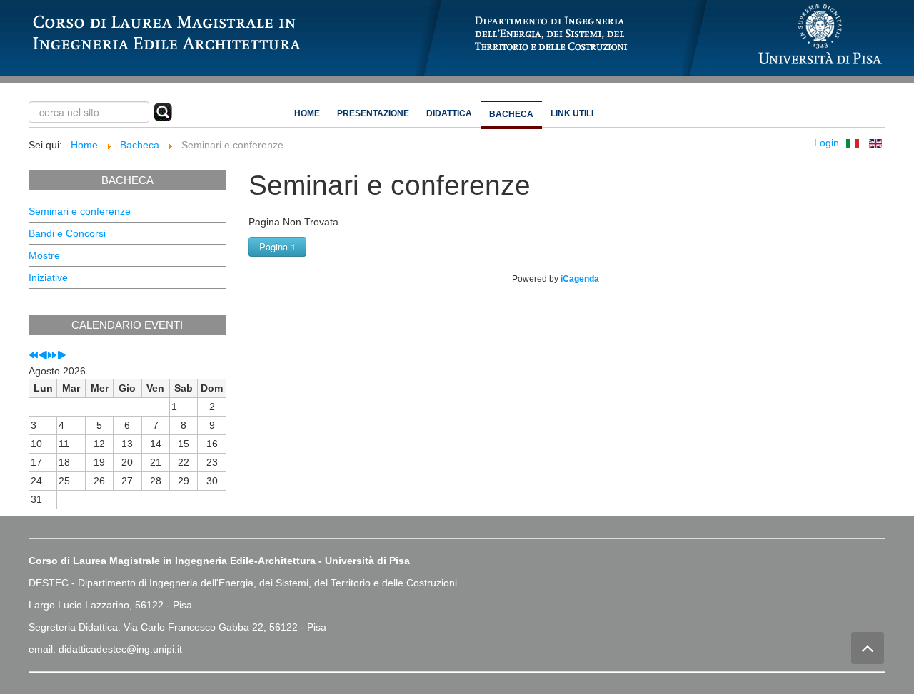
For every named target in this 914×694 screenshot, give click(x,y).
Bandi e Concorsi (67, 233)
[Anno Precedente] (34, 356)
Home (307, 113)
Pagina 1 (277, 246)
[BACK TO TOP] (867, 648)
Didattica (449, 113)
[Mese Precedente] (43, 356)
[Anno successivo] (52, 356)
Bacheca (511, 114)
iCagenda (580, 279)
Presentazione (373, 113)
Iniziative (48, 277)
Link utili (572, 113)
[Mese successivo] (61, 356)
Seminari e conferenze (80, 211)
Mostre (44, 255)
